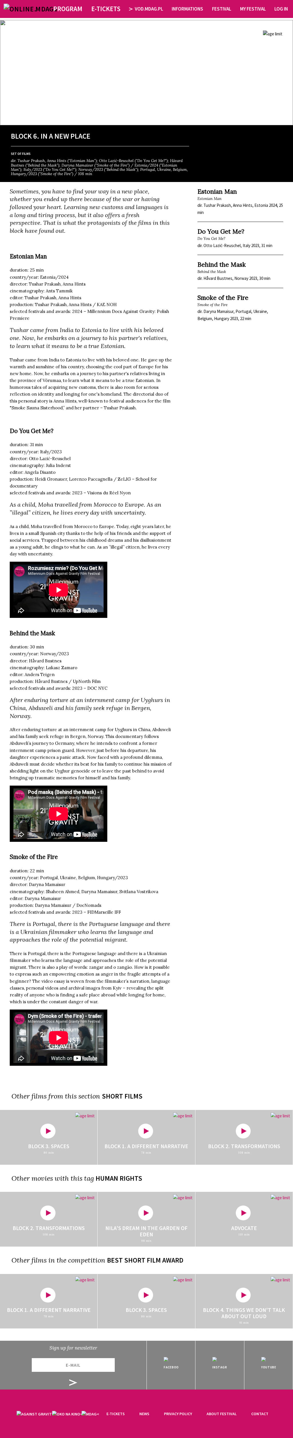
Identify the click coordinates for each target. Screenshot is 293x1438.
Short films (122, 1096)
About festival (222, 1413)
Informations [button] (187, 9)
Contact (259, 1413)
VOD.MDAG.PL (149, 9)
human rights (119, 1178)
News (144, 1413)
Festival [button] (221, 9)
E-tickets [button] (105, 9)
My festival (253, 9)
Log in (281, 9)
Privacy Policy (178, 1413)
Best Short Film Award (145, 1260)
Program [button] (67, 9)
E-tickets (115, 1413)
